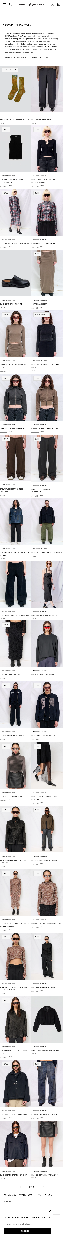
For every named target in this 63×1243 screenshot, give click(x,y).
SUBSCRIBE (27, 1231)
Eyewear (22, 57)
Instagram (7, 1201)
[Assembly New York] (31, 4)
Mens (16, 57)
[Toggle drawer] (4, 4)
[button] (19, 1186)
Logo (36, 57)
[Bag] (58, 4)
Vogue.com (28, 52)
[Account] (52, 4)
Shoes (30, 57)
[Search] (10, 4)
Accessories (44, 57)
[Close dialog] (49, 1211)
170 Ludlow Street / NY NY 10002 (17, 1195)
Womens (8, 57)
